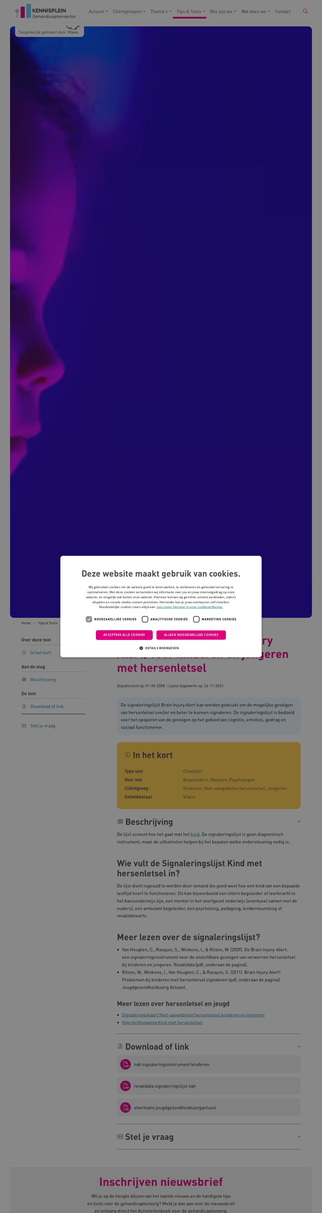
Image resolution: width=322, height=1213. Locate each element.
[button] (161, 648)
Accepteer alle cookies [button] (124, 635)
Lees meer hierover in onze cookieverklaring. (190, 607)
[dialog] (161, 606)
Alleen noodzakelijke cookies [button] (191, 635)
